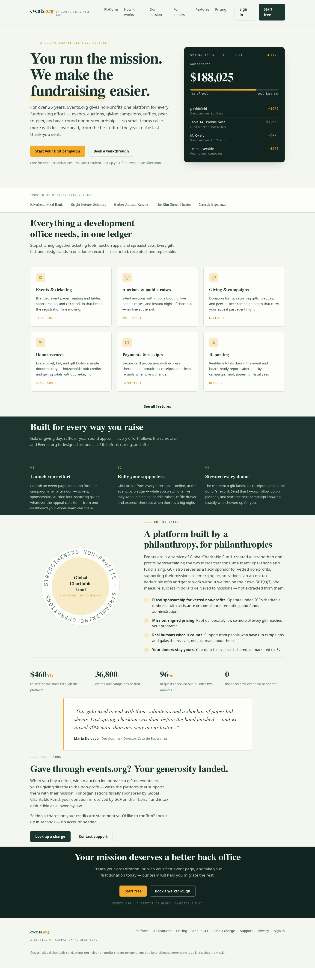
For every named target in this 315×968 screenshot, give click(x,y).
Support (246, 931)
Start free (268, 12)
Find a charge (224, 931)
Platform (111, 9)
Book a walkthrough (111, 151)
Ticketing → (46, 318)
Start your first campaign (57, 151)
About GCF (200, 931)
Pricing (220, 9)
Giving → (216, 318)
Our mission (155, 12)
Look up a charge (50, 836)
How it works (129, 12)
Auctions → (131, 318)
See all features (157, 406)
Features (202, 9)
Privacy (263, 931)
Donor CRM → (46, 383)
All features (162, 931)
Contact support (93, 836)
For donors (179, 12)
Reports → (217, 383)
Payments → (131, 383)
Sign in (243, 12)
